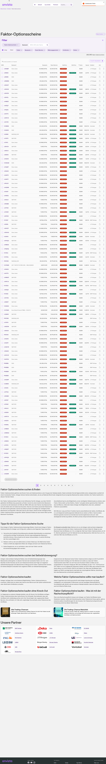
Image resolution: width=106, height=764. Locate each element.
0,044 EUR (63, 396)
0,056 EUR (63, 416)
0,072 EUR (63, 351)
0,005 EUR (72, 126)
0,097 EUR (63, 248)
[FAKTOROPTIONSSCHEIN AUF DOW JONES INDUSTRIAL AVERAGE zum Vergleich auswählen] (2, 73)
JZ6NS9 (6, 461)
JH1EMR (6, 474)
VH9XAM (6, 163)
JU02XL (6, 224)
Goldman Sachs (19, 633)
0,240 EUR (63, 68)
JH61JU (6, 408)
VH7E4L (6, 257)
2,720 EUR (72, 265)
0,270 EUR (63, 142)
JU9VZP (6, 228)
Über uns (96, 763)
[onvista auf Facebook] (28, 763)
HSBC (51, 633)
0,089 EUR (63, 298)
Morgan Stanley (53, 642)
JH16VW (6, 347)
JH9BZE (6, 101)
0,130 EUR (72, 150)
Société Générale (88, 642)
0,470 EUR (72, 257)
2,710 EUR (63, 265)
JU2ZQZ (6, 289)
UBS (16, 647)
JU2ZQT (6, 105)
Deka (50, 628)
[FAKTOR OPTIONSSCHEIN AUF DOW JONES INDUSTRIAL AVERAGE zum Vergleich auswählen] (2, 220)
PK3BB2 (6, 367)
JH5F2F (6, 400)
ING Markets (18, 637)
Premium (55, 4)
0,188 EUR (63, 453)
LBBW (16, 642)
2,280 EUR (72, 310)
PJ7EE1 (6, 253)
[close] (103, 2)
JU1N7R (6, 175)
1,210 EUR (72, 220)
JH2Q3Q (6, 249)
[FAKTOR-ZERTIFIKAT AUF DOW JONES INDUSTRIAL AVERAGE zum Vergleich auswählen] (2, 69)
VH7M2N (6, 265)
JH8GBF (6, 69)
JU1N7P (6, 179)
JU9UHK (6, 89)
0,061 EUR (63, 343)
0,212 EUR (72, 285)
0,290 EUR (63, 199)
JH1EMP (6, 379)
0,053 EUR (63, 379)
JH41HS (6, 465)
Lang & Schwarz (88, 637)
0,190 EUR (63, 105)
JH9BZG (6, 244)
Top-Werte (79, 763)
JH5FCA (6, 281)
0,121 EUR (63, 437)
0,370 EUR (72, 424)
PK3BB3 (6, 375)
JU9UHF (6, 85)
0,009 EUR (63, 367)
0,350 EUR (72, 89)
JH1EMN (6, 187)
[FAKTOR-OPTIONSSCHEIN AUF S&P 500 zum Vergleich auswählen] (2, 236)
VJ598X (6, 134)
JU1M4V (6, 314)
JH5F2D (6, 216)
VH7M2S (6, 310)
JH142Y (6, 191)
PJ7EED (6, 285)
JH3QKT (6, 167)
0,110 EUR (72, 167)
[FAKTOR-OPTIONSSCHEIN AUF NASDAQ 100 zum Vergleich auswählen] (2, 134)
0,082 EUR (63, 330)
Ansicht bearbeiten (95, 61)
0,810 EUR (63, 306)
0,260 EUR (63, 224)
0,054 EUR (72, 396)
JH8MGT (6, 277)
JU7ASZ (6, 404)
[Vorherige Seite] (33, 485)
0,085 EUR (63, 461)
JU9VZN (6, 93)
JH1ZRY (6, 343)
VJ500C (6, 236)
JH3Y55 (6, 122)
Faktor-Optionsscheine (16, 8)
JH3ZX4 (6, 159)
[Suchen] (71, 5)
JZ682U (6, 73)
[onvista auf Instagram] (34, 763)
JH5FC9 (6, 416)
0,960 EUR (72, 72)
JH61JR (6, 183)
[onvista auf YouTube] (31, 763)
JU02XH (6, 412)
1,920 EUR (72, 146)
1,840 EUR (63, 371)
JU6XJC (6, 150)
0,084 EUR (63, 232)
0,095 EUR (63, 289)
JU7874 (6, 322)
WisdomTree (18, 651)
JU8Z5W (6, 326)
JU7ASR (6, 212)
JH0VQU (6, 240)
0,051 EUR (63, 428)
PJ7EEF (6, 220)
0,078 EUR (63, 338)
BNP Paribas (18, 628)
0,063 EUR (72, 379)
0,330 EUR (63, 138)
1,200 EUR (63, 220)
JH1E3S (6, 420)
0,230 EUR (63, 212)
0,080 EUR (63, 469)
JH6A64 (6, 351)
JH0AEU (6, 269)
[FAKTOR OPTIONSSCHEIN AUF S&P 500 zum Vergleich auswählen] (2, 253)
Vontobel (86, 647)
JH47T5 (6, 114)
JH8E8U (6, 441)
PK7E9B (6, 318)
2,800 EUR (63, 236)
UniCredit (52, 647)
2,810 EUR (72, 236)
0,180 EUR (63, 122)
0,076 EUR (72, 465)
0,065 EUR (63, 388)
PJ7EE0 (6, 453)
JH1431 (6, 388)
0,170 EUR (72, 314)
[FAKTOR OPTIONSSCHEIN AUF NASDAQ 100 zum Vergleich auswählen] (2, 261)
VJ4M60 (6, 384)
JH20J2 (6, 199)
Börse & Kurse (3, 8)
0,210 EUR (63, 85)
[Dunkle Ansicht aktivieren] (9, 0)
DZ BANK (86, 628)
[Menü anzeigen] (34, 4)
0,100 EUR (63, 167)
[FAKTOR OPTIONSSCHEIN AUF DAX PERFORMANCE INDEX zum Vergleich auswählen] (2, 363)
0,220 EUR (63, 277)
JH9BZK (6, 429)
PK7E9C (6, 334)
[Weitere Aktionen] (104, 69)
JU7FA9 (6, 208)
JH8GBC (6, 396)
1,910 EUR (63, 146)
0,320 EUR (63, 359)
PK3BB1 (6, 363)
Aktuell (40, 4)
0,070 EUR (63, 355)
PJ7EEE (6, 294)
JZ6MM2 (6, 81)
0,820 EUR (72, 306)
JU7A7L (6, 142)
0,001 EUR (63, 77)
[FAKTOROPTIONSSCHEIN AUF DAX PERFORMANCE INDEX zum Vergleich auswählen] (2, 77)
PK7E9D (6, 261)
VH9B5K (6, 126)
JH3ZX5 (6, 339)
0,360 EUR (63, 424)
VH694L (6, 424)
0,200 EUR (63, 101)
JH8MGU (6, 433)
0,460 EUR (72, 253)
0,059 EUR (63, 400)
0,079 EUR (72, 281)
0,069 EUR (63, 281)
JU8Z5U (6, 155)
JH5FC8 (6, 118)
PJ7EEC (6, 437)
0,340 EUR (63, 89)
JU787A (6, 445)
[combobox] (39, 45)
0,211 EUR (63, 285)
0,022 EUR (63, 375)
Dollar (66, 763)
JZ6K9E (6, 77)
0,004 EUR (63, 134)
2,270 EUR (63, 310)
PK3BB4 (6, 371)
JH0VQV (6, 457)
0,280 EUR (72, 142)
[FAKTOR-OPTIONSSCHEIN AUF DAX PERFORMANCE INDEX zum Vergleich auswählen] (2, 126)
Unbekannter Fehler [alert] (90, 3)
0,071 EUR (72, 343)
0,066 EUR (63, 465)
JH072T (6, 469)
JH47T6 (6, 273)
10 (68, 485)
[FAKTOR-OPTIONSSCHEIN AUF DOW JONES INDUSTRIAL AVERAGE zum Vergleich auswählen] (2, 257)
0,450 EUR (63, 253)
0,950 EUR (63, 72)
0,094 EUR (72, 232)
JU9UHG (6, 232)
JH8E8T (6, 302)
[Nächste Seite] (72, 485)
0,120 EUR (63, 150)
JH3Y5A (6, 298)
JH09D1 (6, 195)
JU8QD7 (6, 449)
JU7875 (6, 138)
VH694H (6, 306)
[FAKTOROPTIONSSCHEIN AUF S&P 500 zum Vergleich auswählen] (2, 146)
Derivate (9, 8)
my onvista (47, 4)
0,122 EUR (72, 437)
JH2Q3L (6, 110)
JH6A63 (6, 171)
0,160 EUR (63, 314)
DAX (55, 763)
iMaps (85, 633)
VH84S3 (6, 130)
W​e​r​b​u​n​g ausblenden (66, 19)
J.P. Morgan (52, 637)
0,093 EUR (63, 269)
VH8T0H (6, 359)
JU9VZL (6, 97)
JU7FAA (6, 392)
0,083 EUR (63, 445)
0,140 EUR (72, 158)
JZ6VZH (6, 146)
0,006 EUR (72, 134)
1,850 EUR (72, 371)
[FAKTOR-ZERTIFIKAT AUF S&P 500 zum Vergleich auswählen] (2, 138)
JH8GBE (6, 204)
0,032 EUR (63, 473)
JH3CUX (6, 355)
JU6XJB (6, 330)
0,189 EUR (72, 453)
